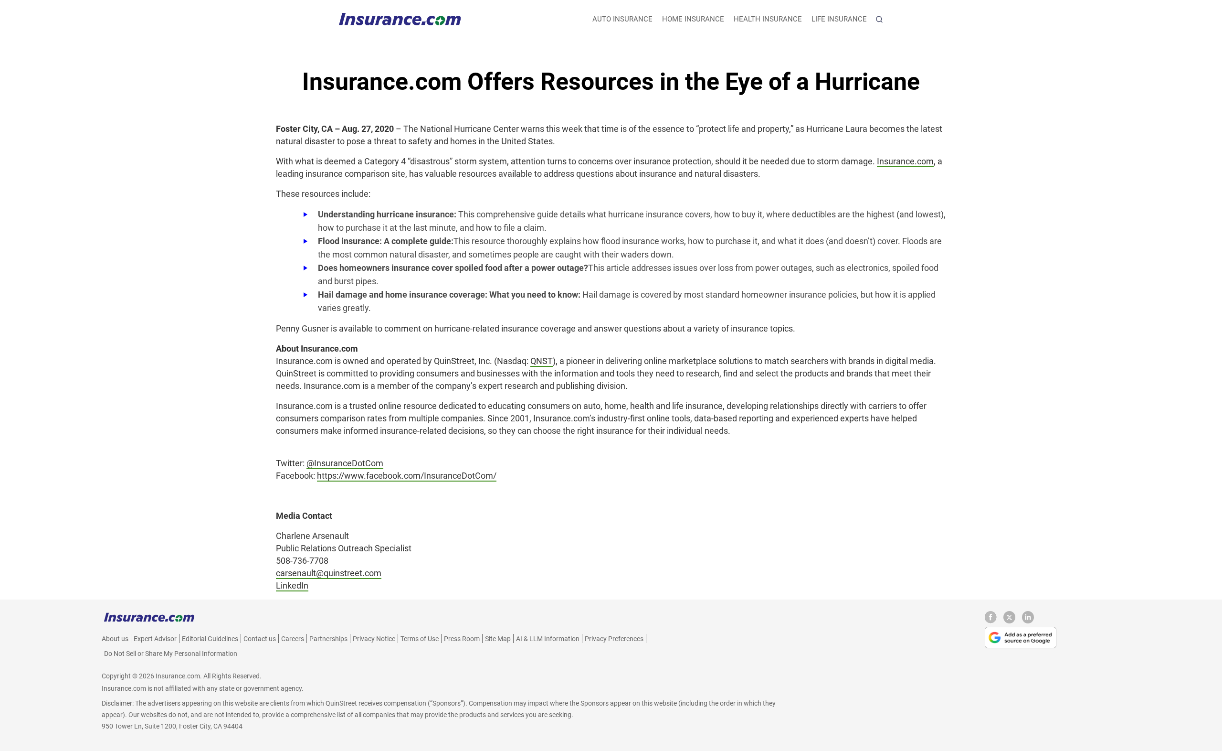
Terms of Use (419, 639)
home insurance (693, 19)
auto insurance (622, 19)
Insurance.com (905, 161)
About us (115, 639)
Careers (292, 639)
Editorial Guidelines (210, 639)
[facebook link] (994, 620)
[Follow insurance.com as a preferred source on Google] (1020, 637)
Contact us (259, 639)
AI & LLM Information (547, 639)
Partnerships (328, 639)
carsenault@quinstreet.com (328, 573)
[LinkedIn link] (1028, 620)
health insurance (768, 19)
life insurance (839, 19)
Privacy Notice (374, 639)
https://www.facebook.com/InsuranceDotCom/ (406, 476)
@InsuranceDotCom (344, 463)
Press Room (462, 639)
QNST (541, 361)
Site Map (498, 639)
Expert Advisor (155, 639)
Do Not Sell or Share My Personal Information (170, 653)
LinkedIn (292, 585)
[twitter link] (1012, 620)
